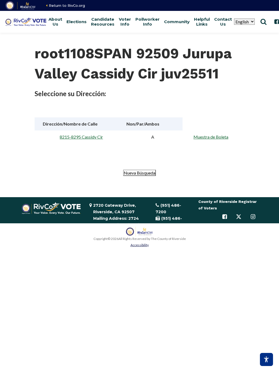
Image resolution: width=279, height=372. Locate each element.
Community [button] (177, 21)
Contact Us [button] (223, 22)
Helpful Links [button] (202, 22)
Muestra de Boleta (210, 136)
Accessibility (140, 245)
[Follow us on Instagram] (252, 216)
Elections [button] (76, 21)
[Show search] (263, 21)
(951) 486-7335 (169, 221)
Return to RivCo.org (67, 5)
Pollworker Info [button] (147, 22)
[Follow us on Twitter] (238, 216)
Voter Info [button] (125, 22)
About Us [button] (55, 22)
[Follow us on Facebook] (224, 216)
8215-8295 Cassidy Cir (81, 136)
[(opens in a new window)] (20, 5)
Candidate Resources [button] (102, 22)
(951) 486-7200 (168, 208)
